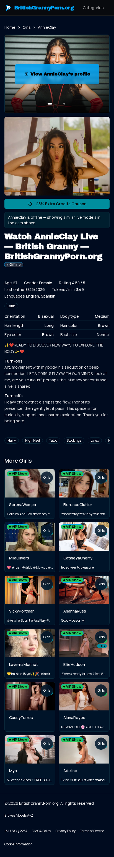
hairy (11, 440)
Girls (27, 27)
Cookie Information (18, 844)
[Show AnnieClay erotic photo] (50, 104)
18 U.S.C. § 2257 (15, 831)
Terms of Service (92, 831)
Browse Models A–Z (18, 815)
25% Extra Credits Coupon (64, 205)
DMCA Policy (41, 831)
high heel (32, 440)
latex (95, 440)
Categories (93, 7)
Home (9, 27)
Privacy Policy (65, 831)
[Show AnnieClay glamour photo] (64, 104)
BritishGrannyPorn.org (40, 8)
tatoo (53, 440)
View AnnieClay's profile (64, 76)
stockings (74, 440)
